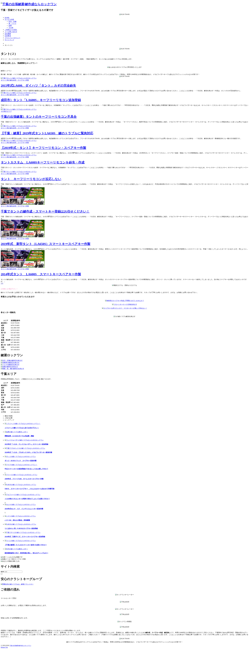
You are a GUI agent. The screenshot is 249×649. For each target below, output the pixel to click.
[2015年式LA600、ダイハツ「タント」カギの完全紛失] (19, 78)
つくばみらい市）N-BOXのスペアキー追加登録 (21, 528)
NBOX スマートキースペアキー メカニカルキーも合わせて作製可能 (29, 488)
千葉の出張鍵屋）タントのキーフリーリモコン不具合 (39, 116)
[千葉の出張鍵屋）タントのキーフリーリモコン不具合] (19, 109)
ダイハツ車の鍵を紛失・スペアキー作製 (15, 80)
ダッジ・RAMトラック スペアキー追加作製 (20, 460)
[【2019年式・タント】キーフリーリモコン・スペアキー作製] (19, 140)
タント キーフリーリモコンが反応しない (31, 179)
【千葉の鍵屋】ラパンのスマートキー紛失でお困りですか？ (26, 545)
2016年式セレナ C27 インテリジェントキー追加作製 (24, 509)
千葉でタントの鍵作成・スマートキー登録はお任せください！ (45, 211)
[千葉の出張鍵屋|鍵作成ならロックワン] (29, 4)
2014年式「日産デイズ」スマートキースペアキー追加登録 (25, 536)
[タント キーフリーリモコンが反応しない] (19, 171)
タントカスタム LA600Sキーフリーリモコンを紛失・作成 (43, 162)
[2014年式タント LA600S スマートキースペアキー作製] (23, 267)
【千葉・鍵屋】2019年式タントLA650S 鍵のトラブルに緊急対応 (47, 133)
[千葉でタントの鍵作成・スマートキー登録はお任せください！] (23, 204)
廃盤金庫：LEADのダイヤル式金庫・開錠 (19, 436)
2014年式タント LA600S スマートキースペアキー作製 (41, 274)
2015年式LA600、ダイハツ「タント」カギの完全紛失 (38, 85)
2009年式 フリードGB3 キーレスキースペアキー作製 (24, 479)
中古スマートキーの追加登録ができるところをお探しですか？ (26, 469)
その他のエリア (6, 111)
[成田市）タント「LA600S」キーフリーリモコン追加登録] (19, 93)
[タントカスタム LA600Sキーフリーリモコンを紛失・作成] (19, 155)
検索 (2, 571)
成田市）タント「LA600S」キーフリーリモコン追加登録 (41, 100)
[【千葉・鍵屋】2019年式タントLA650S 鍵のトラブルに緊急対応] (19, 126)
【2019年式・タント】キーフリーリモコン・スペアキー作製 (43, 148)
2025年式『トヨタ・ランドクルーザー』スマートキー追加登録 (26, 444)
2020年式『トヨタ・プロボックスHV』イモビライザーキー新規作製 (28, 452)
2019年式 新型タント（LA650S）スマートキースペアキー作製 (45, 244)
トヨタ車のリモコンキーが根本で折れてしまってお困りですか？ (27, 498)
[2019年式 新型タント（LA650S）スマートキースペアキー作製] (23, 237)
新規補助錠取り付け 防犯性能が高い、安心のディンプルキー (26, 553)
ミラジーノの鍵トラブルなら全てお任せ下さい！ (22, 428)
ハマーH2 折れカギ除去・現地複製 (17, 520)
